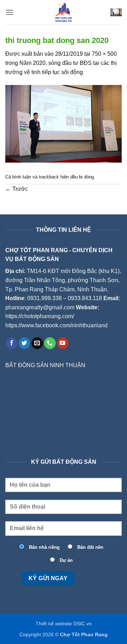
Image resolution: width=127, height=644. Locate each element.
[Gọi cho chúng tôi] (50, 343)
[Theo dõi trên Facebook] (11, 343)
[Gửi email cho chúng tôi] (37, 343)
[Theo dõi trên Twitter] (24, 343)
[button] (9, 12)
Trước (16, 189)
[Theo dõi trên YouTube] (62, 343)
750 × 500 (104, 54)
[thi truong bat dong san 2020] (63, 123)
